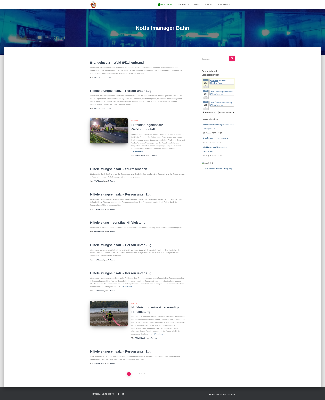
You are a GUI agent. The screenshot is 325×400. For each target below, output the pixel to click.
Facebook (119, 394)
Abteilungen (183, 5)
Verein (197, 5)
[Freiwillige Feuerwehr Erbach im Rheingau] (93, 4)
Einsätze (135, 121)
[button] (173, 5)
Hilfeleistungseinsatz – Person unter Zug (120, 90)
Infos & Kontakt (225, 5)
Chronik (209, 5)
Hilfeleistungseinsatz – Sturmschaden (118, 169)
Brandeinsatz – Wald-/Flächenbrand (117, 62)
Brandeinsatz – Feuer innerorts (215, 138)
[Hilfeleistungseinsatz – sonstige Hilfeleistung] (109, 313)
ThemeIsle (230, 394)
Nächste (142, 374)
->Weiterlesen (137, 151)
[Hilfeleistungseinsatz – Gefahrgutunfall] (109, 130)
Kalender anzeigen (226, 112)
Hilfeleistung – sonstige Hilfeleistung (117, 222)
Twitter (123, 394)
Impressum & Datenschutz (103, 394)
